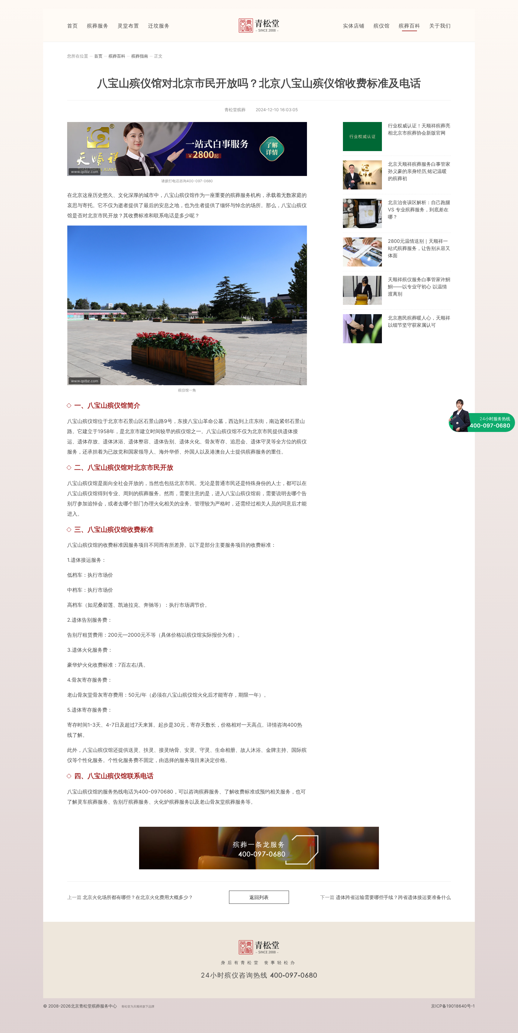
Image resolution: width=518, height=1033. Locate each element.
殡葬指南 (139, 55)
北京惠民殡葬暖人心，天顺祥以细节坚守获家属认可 (419, 321)
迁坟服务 (159, 26)
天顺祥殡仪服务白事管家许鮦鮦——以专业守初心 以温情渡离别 (419, 286)
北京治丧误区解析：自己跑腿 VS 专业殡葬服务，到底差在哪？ (419, 209)
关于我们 (440, 26)
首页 (72, 26)
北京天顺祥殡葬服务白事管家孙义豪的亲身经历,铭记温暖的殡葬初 (419, 171)
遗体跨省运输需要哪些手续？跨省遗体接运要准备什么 (393, 897)
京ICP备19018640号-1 (453, 1005)
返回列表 (259, 897)
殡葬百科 (409, 26)
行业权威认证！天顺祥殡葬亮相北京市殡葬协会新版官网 (419, 129)
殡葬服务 (98, 26)
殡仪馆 (382, 26)
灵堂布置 (128, 26)
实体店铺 (354, 26)
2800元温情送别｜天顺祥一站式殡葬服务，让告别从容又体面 (419, 248)
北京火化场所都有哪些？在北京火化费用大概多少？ (138, 897)
